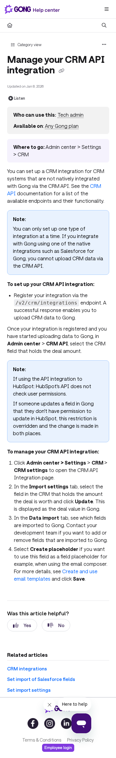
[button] (102, 742)
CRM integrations (27, 668)
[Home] (33, 9)
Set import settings (29, 690)
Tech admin (71, 115)
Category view (29, 44)
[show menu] (106, 9)
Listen (19, 98)
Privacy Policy (80, 740)
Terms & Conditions (41, 740)
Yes (27, 625)
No (61, 625)
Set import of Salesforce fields (41, 679)
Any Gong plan (62, 126)
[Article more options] (104, 45)
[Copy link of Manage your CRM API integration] (62, 71)
